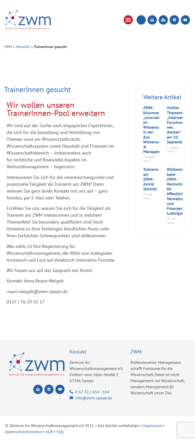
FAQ (59, 431)
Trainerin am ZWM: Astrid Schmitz (151, 179)
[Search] (141, 19)
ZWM (8, 46)
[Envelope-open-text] (152, 19)
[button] (128, 19)
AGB (49, 431)
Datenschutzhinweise (23, 431)
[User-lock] (163, 19)
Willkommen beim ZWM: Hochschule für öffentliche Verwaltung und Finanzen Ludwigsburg (178, 191)
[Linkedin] (174, 19)
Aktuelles (23, 46)
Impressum (152, 425)
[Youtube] (185, 19)
